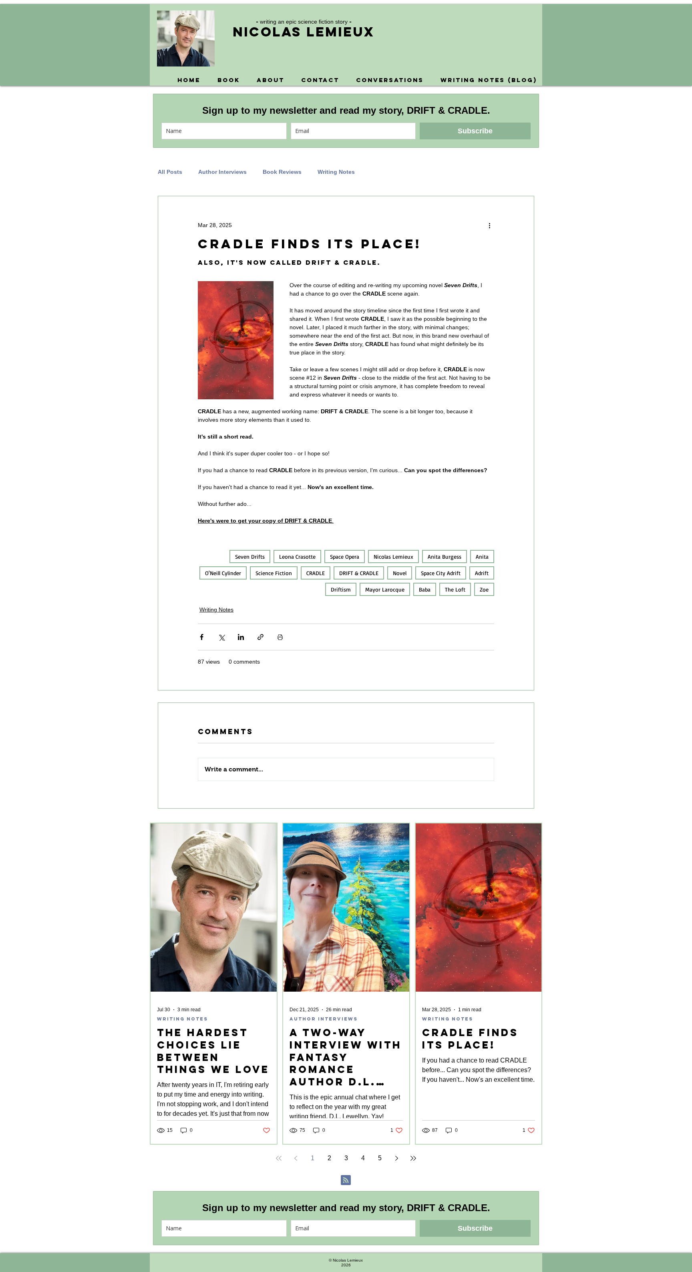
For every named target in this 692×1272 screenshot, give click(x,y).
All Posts (170, 172)
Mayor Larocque (384, 589)
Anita (482, 556)
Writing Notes (336, 172)
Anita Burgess (444, 556)
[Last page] (413, 1158)
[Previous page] (295, 1158)
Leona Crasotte (297, 556)
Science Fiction (273, 573)
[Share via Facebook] (201, 637)
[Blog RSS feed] (346, 1180)
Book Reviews (282, 172)
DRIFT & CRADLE (358, 573)
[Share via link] (260, 637)
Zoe (484, 589)
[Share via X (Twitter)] (221, 637)
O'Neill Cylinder (223, 573)
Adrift (482, 573)
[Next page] (396, 1158)
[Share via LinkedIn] (241, 637)
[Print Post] (280, 637)
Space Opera (344, 556)
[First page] (279, 1158)
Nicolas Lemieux (303, 32)
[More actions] (489, 225)
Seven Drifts (250, 556)
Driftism (341, 589)
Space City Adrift (441, 573)
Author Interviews (222, 172)
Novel (399, 573)
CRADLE (315, 573)
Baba (424, 589)
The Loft (455, 589)
